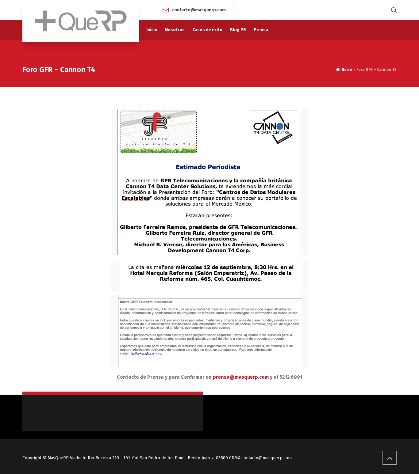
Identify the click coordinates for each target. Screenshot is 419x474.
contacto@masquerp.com (199, 9)
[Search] (393, 10)
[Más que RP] (81, 21)
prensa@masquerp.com (241, 377)
